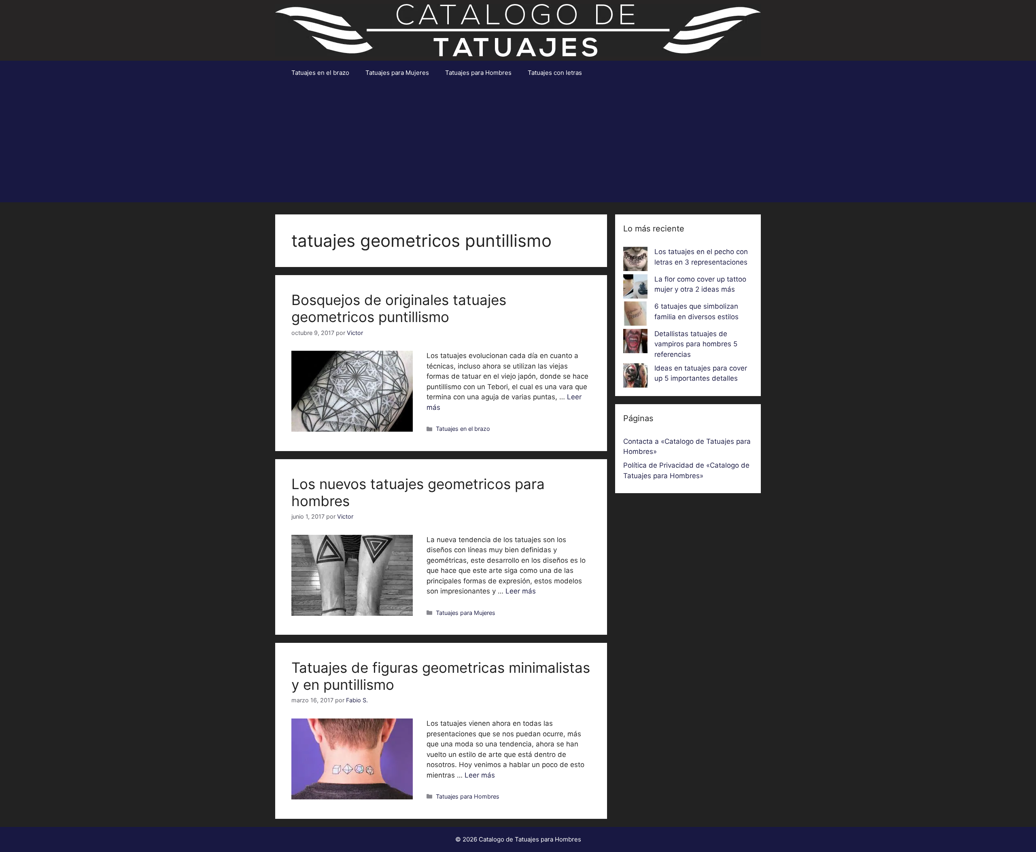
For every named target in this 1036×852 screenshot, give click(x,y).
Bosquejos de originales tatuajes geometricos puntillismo (398, 308)
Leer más (520, 591)
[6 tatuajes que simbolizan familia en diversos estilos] (635, 315)
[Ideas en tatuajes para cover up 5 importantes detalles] (635, 377)
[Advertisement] (518, 145)
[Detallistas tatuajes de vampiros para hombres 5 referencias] (635, 342)
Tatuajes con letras (555, 72)
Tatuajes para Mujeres (397, 72)
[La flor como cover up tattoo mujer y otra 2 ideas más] (635, 288)
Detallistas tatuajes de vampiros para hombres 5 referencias (695, 344)
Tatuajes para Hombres (478, 72)
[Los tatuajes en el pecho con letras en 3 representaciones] (635, 260)
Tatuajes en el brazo (320, 72)
